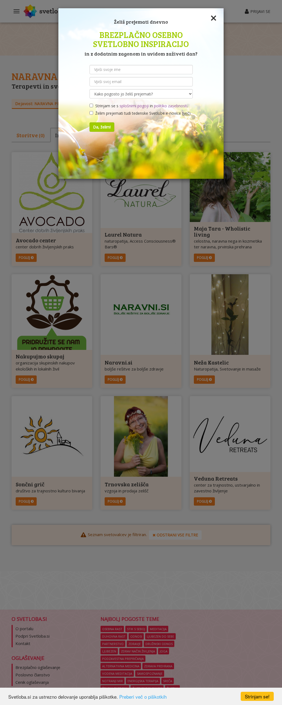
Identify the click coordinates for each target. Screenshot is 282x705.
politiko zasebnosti (170, 105)
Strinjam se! (257, 696)
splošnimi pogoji (134, 105)
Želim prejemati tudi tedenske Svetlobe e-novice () (142, 113)
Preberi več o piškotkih (143, 696)
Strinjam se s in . (140, 105)
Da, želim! (102, 127)
